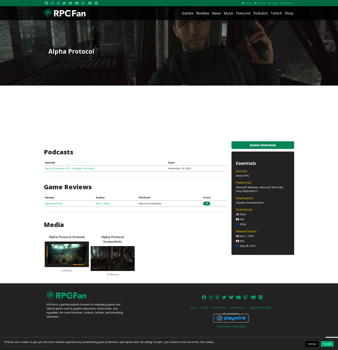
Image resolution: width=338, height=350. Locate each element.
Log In (275, 3)
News (216, 13)
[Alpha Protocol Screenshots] (113, 258)
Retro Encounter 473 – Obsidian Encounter (70, 168)
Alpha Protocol (53, 203)
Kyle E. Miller (103, 203)
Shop (289, 13)
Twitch (276, 13)
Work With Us (219, 307)
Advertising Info (238, 307)
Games (187, 13)
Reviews (202, 13)
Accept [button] (327, 343)
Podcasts (260, 13)
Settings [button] (312, 343)
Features (243, 13)
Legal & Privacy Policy (260, 307)
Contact (261, 3)
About (248, 3)
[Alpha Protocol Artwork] (67, 254)
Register (288, 3)
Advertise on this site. (231, 326)
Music (228, 13)
